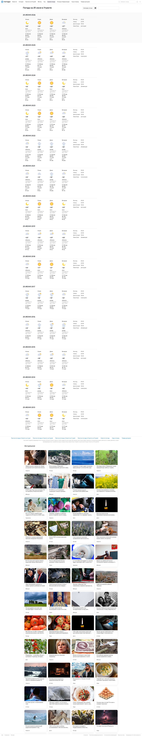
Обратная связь (121, 735)
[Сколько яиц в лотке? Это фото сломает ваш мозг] (106, 697)
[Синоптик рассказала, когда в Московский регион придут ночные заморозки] (59, 579)
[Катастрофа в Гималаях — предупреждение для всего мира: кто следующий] (59, 461)
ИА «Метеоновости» (136, 735)
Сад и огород (115, 438)
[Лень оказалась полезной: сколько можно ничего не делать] (106, 532)
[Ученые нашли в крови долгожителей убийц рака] (83, 485)
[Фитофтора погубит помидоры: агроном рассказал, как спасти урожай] (35, 626)
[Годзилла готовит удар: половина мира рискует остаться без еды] (83, 461)
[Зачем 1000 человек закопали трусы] (59, 532)
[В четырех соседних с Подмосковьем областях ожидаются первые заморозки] (83, 721)
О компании (7, 735)
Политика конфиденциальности (96, 735)
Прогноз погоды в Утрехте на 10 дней (88, 438)
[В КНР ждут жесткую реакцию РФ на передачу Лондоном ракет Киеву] (35, 485)
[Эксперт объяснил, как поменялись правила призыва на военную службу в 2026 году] (83, 579)
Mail (2, 735)
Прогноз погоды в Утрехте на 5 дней (43, 438)
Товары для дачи (126, 438)
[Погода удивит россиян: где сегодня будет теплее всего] (35, 603)
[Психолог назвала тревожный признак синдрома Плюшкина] (35, 532)
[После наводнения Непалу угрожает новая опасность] (59, 556)
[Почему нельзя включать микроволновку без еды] (59, 674)
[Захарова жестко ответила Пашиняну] (59, 650)
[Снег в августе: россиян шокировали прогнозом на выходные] (83, 532)
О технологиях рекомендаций (110, 735)
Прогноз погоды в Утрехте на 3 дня (20, 438)
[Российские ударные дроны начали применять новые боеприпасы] (106, 650)
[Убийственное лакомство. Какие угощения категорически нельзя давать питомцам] (35, 461)
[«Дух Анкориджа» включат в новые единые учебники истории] (35, 579)
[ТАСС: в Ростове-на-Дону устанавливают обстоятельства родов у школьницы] (59, 721)
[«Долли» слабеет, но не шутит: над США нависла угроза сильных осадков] (59, 697)
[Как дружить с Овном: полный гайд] (83, 674)
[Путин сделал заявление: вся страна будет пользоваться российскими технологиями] (106, 626)
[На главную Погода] (6, 2)
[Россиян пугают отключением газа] (35, 697)
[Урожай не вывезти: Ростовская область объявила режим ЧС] (35, 674)
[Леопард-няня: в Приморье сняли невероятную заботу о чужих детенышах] (106, 461)
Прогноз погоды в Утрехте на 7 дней (65, 438)
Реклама (12, 735)
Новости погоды (105, 438)
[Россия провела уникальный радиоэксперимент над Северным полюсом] (35, 721)
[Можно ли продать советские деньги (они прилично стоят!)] (83, 650)
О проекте (86, 735)
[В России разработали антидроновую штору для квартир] (83, 603)
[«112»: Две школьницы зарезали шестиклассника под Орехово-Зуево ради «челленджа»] (83, 626)
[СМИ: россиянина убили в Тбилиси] (106, 579)
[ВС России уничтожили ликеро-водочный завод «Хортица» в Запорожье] (35, 556)
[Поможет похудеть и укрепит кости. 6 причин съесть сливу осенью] (59, 508)
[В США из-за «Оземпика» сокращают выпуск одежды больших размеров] (59, 485)
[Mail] (2, 2)
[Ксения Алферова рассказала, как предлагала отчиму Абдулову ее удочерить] (106, 603)
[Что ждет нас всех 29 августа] (106, 721)
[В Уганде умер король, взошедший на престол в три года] (59, 603)
